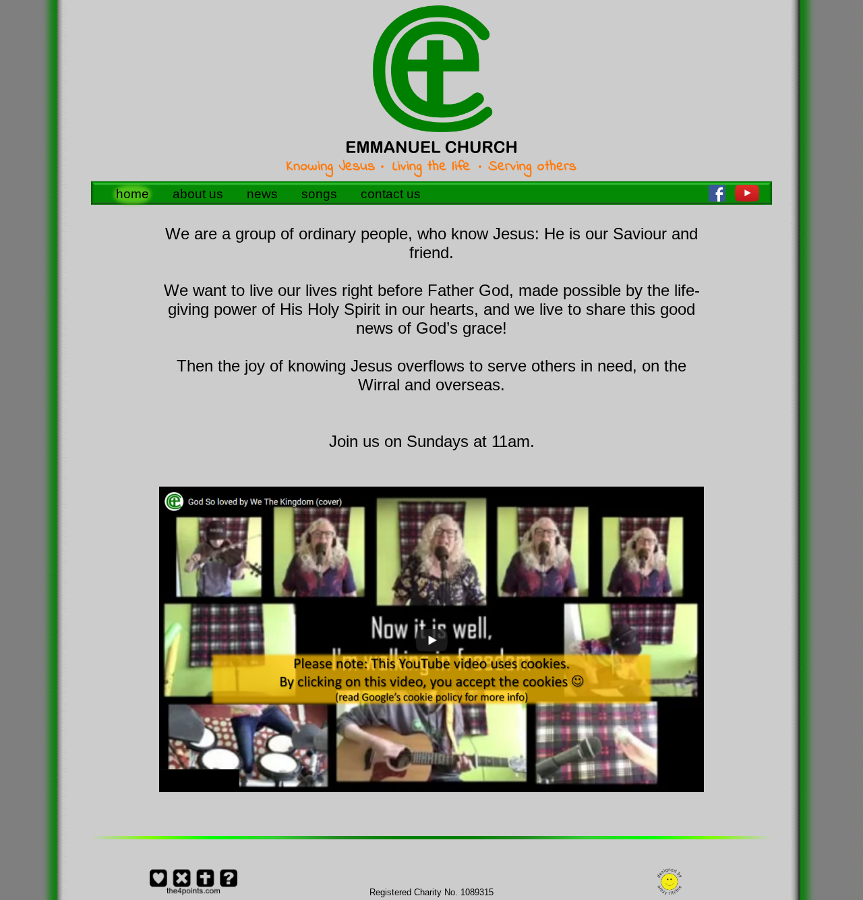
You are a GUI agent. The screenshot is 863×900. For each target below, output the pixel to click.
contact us (391, 194)
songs (319, 194)
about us (198, 194)
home (132, 194)
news (262, 194)
